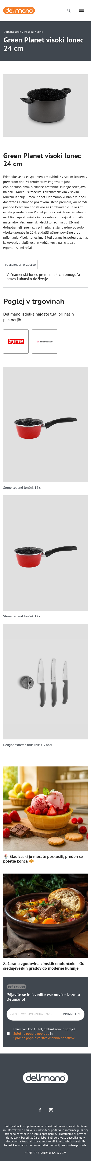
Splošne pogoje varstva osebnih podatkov (43, 1038)
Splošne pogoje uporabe (31, 1033)
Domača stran (12, 32)
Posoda (29, 32)
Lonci (40, 32)
